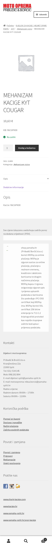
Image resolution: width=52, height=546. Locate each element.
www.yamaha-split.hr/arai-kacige (19, 520)
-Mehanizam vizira (24, 29)
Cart (40, 538)
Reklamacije (9, 459)
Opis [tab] (5, 178)
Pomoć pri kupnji (11, 418)
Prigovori (8, 455)
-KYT (13, 29)
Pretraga (26, 541)
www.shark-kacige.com (14, 499)
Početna (10, 25)
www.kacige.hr (10, 506)
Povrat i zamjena (11, 452)
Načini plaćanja (10, 426)
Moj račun (8, 541)
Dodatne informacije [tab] (13, 187)
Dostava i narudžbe (12, 422)
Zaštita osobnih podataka (16, 429)
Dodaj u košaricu (26, 147)
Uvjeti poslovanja (11, 463)
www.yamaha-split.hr (13, 513)
